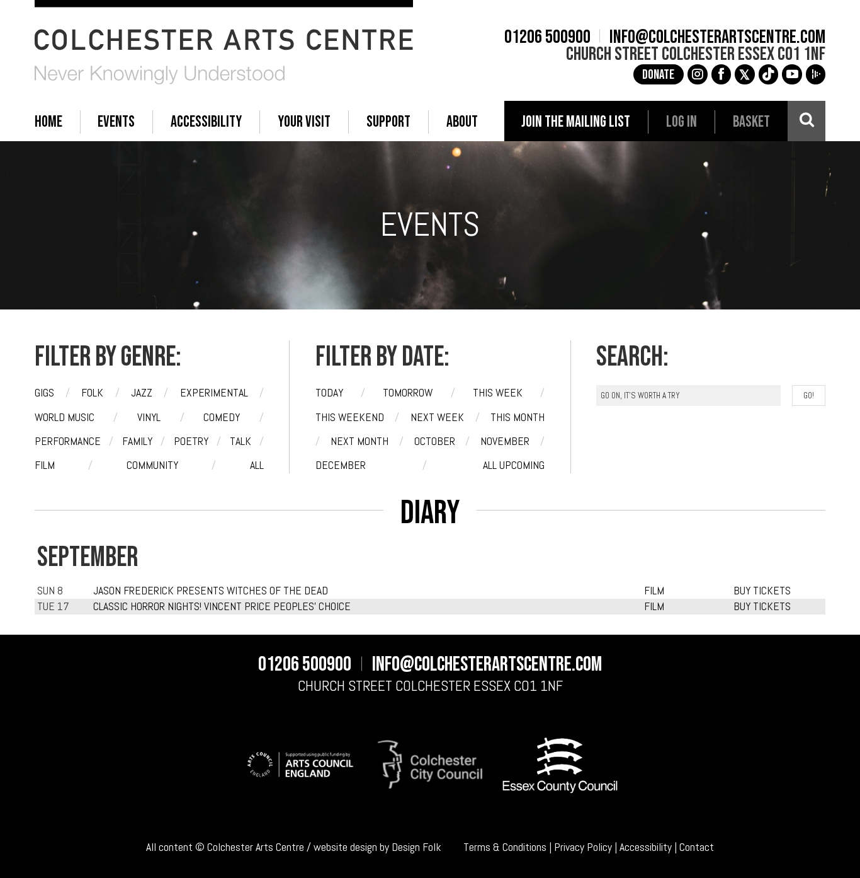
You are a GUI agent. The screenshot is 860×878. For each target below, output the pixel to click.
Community (152, 465)
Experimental (214, 393)
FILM (654, 591)
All (257, 465)
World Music (64, 417)
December (340, 465)
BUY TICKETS (762, 591)
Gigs (44, 393)
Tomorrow (408, 393)
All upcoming (514, 465)
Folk (92, 393)
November (504, 441)
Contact (696, 847)
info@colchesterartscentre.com (717, 37)
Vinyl (149, 417)
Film (45, 465)
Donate (658, 75)
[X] (745, 74)
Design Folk (416, 847)
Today (329, 393)
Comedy (221, 417)
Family (137, 441)
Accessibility (646, 847)
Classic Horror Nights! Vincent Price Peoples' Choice (222, 606)
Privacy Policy (583, 847)
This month (517, 417)
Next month (359, 441)
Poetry (191, 441)
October (434, 441)
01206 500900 (547, 37)
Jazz (141, 393)
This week (498, 393)
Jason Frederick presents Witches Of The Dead (210, 591)
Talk (240, 441)
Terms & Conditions (504, 847)
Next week (437, 417)
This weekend (349, 417)
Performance (68, 441)
